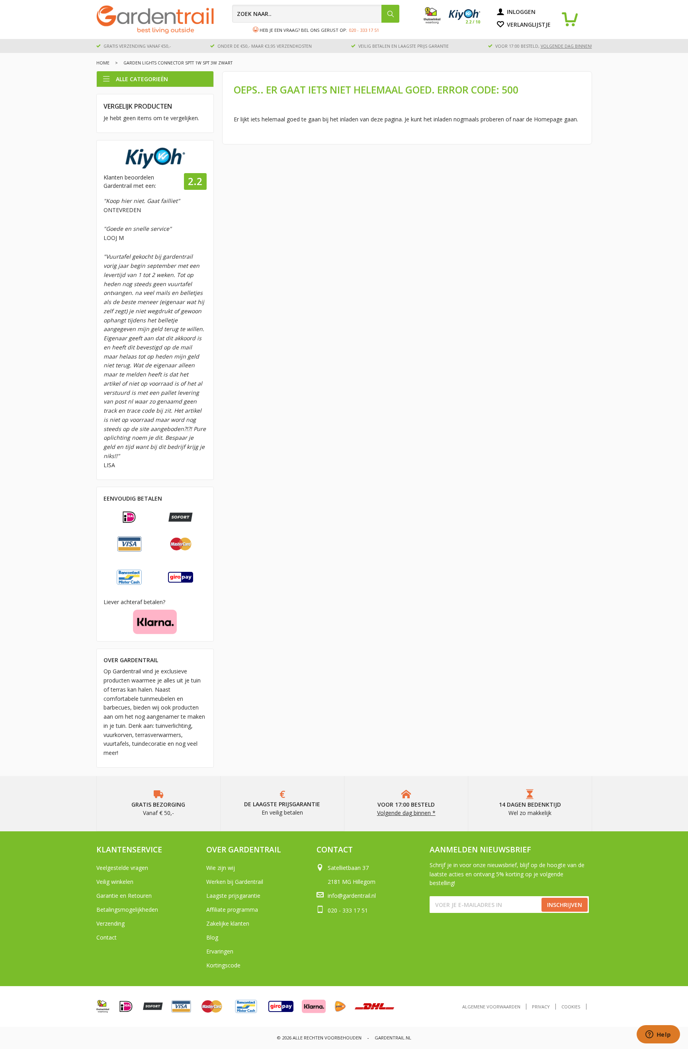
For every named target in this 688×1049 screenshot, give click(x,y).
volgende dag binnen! (566, 46)
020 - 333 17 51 (364, 30)
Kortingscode (223, 965)
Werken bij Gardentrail (234, 881)
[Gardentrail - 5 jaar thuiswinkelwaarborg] (436, 22)
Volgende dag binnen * (406, 813)
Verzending (110, 923)
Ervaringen (219, 951)
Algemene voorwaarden (491, 1007)
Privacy (541, 1007)
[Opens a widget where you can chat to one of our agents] (658, 1035)
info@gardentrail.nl (352, 895)
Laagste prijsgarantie (233, 895)
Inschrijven (564, 905)
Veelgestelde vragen (122, 868)
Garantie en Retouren (124, 895)
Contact (106, 937)
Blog (212, 937)
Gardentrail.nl (393, 1038)
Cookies (570, 1007)
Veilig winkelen (114, 881)
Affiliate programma (232, 909)
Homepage (548, 119)
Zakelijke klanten (227, 923)
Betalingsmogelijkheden (127, 909)
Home (102, 63)
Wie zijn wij (220, 868)
